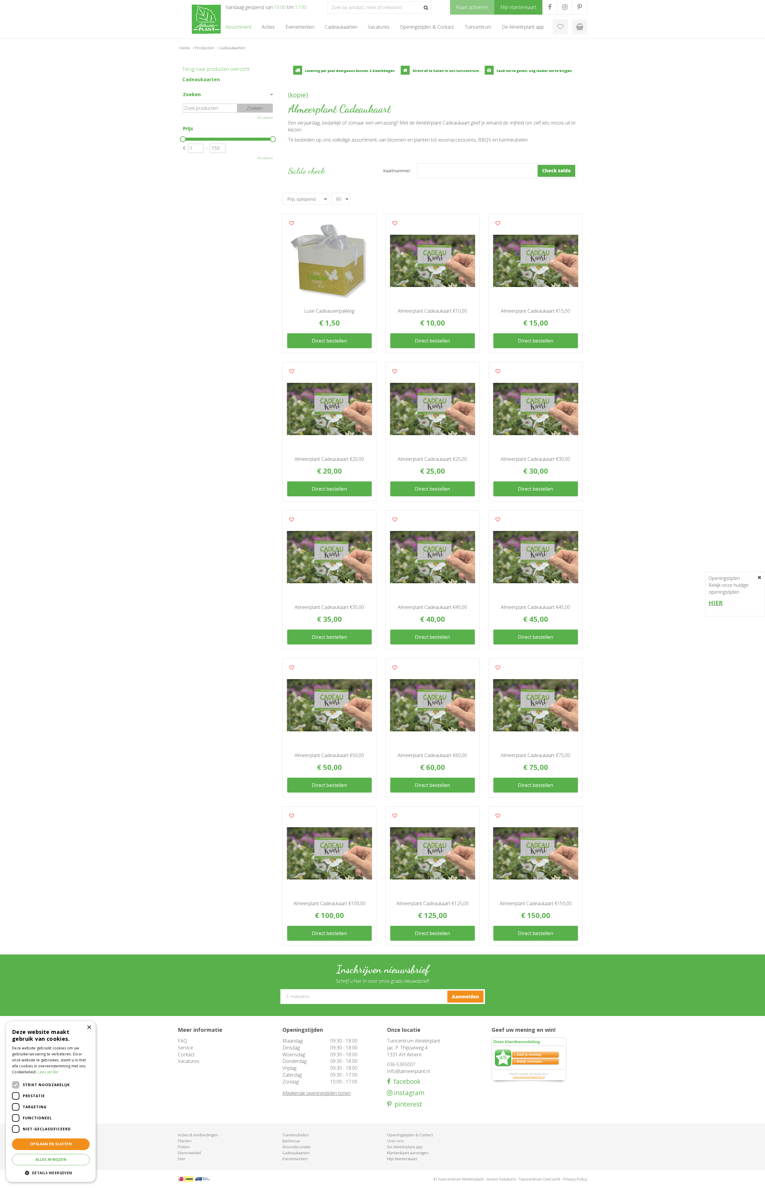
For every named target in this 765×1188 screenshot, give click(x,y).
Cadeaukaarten (201, 79)
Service (185, 1047)
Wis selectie (265, 118)
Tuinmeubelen (295, 1134)
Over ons (395, 1140)
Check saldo (556, 171)
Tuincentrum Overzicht (539, 1179)
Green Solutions (501, 1179)
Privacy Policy (575, 1179)
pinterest (406, 1104)
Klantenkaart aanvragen (408, 1152)
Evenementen (294, 1158)
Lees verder (48, 1072)
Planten (185, 1140)
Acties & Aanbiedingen (198, 1134)
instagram (408, 1093)
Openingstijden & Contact (410, 1134)
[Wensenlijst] (560, 26)
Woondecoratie (296, 1146)
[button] (51, 1172)
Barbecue (291, 1140)
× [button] (89, 1027)
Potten (184, 1146)
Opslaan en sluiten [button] (51, 1143)
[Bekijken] (579, 26)
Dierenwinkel (189, 1152)
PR (579, 7)
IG (564, 7)
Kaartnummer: (397, 171)
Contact (186, 1054)
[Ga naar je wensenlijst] (560, 26)
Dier (181, 1158)
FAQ (182, 1040)
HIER (716, 603)
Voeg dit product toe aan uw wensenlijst (291, 223)
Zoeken (192, 94)
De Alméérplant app (405, 1146)
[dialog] (51, 1101)
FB (549, 7)
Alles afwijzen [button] (51, 1159)
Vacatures (188, 1061)
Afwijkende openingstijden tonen (316, 1093)
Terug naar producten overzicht (216, 69)
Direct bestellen (329, 340)
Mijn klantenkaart (402, 1158)
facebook (405, 1081)
